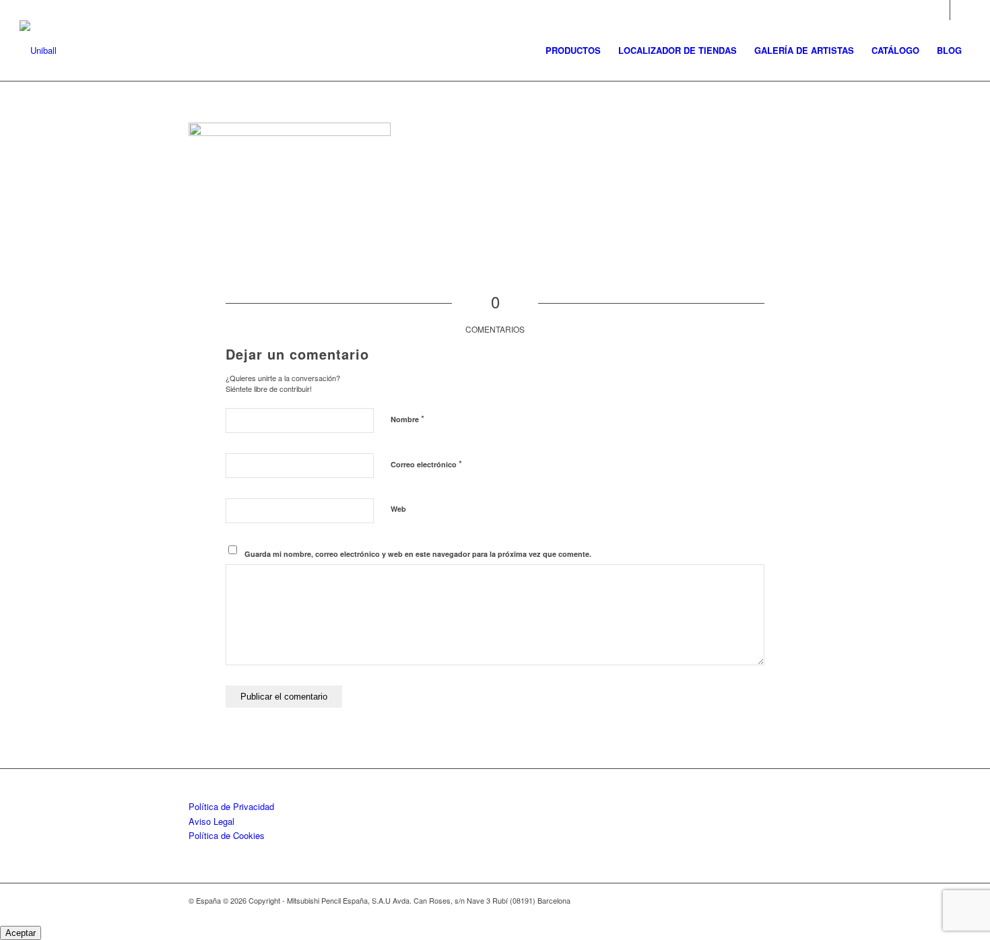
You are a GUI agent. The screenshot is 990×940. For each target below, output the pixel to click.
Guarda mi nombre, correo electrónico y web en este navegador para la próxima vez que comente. (417, 554)
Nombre (407, 418)
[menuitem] (573, 50)
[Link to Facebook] (960, 10)
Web (398, 509)
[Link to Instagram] (940, 10)
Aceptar (20, 933)
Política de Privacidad (231, 806)
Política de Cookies (227, 835)
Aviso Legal (211, 821)
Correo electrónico (426, 463)
